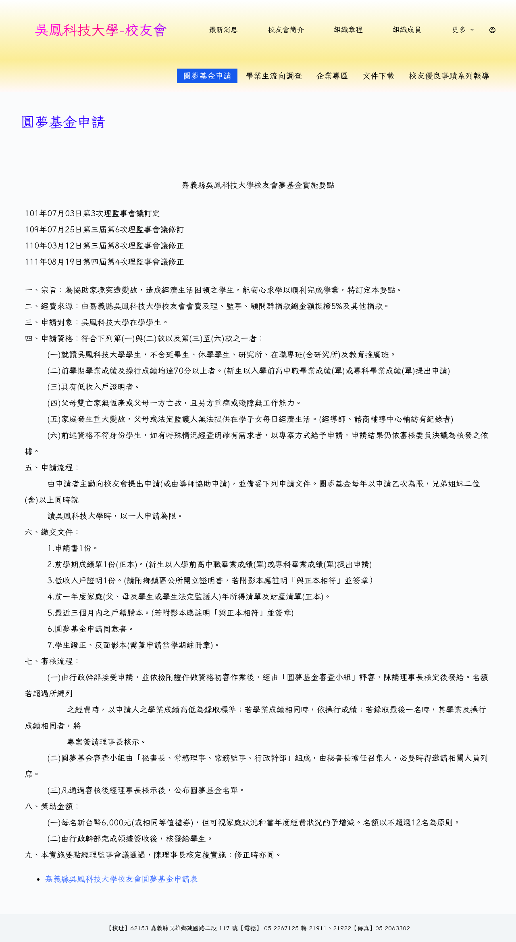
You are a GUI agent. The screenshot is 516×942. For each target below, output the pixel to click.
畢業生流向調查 (274, 75)
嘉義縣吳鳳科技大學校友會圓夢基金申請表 (121, 879)
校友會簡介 (286, 29)
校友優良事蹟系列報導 (449, 75)
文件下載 (378, 75)
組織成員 (407, 29)
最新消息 (223, 29)
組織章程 (348, 29)
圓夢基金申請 (207, 75)
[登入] (492, 30)
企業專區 (332, 75)
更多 (459, 29)
